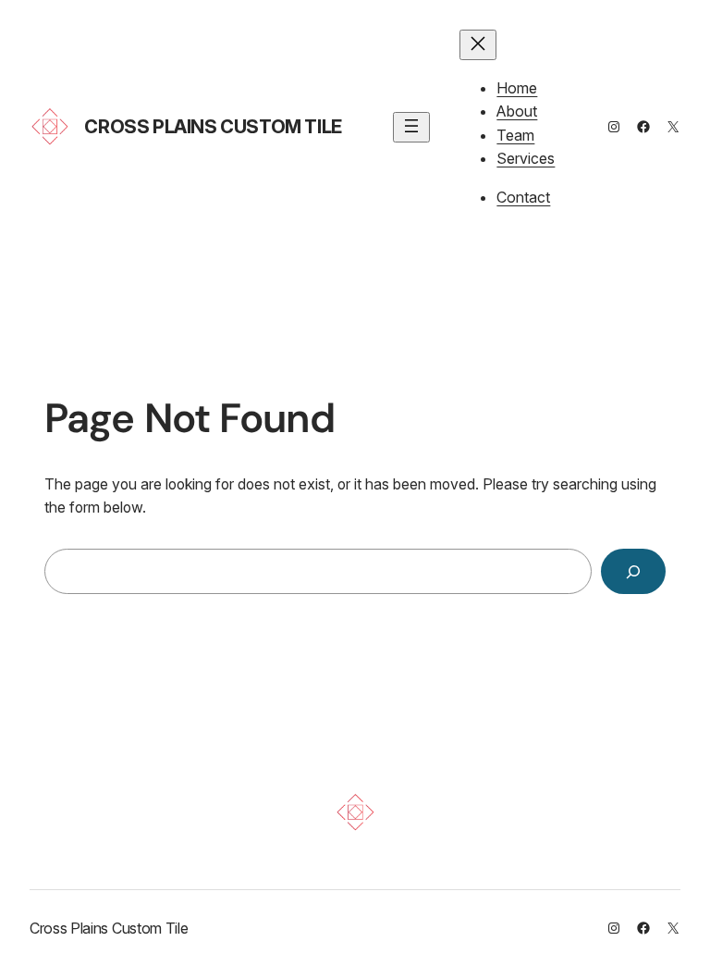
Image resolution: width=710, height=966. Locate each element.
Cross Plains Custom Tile (212, 127)
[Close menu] (477, 45)
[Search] (633, 571)
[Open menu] (411, 127)
